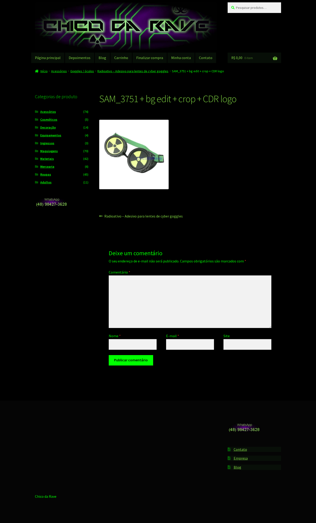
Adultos (46, 182)
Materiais (47, 159)
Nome (115, 336)
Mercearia (47, 166)
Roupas (45, 174)
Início (44, 71)
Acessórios (59, 71)
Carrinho (121, 57)
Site (226, 336)
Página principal (48, 57)
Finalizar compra (149, 57)
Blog (102, 57)
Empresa (241, 458)
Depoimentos (79, 57)
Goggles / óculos (82, 71)
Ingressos (47, 143)
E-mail (172, 336)
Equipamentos (50, 135)
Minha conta (181, 57)
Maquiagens (49, 151)
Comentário (119, 272)
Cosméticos (48, 119)
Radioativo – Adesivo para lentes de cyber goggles (132, 71)
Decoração (48, 127)
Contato (205, 57)
